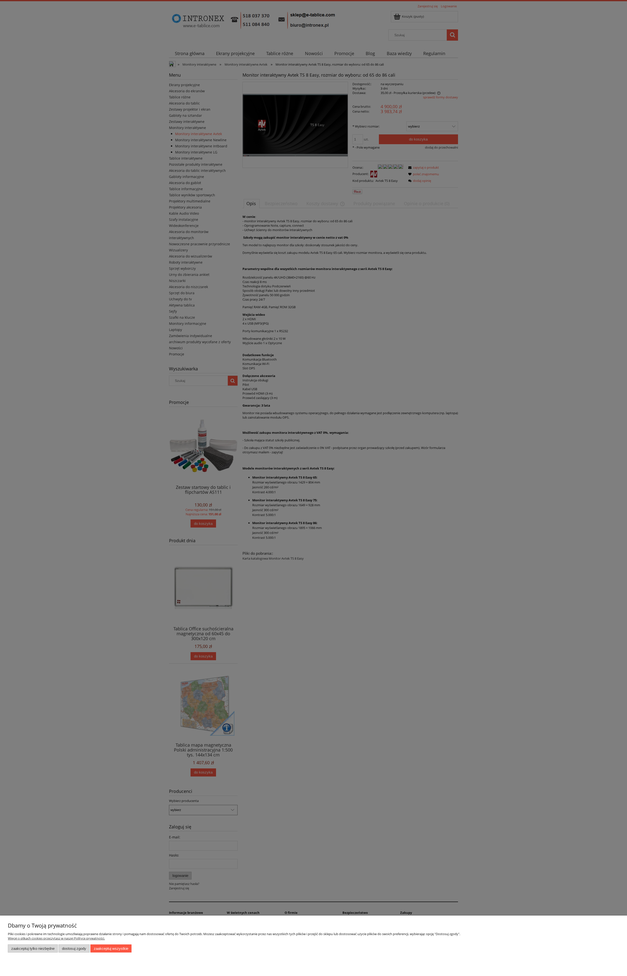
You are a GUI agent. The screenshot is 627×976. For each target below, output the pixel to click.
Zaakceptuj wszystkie (111, 948)
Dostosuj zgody (74, 948)
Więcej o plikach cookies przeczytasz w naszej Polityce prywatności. (56, 938)
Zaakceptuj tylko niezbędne (33, 948)
